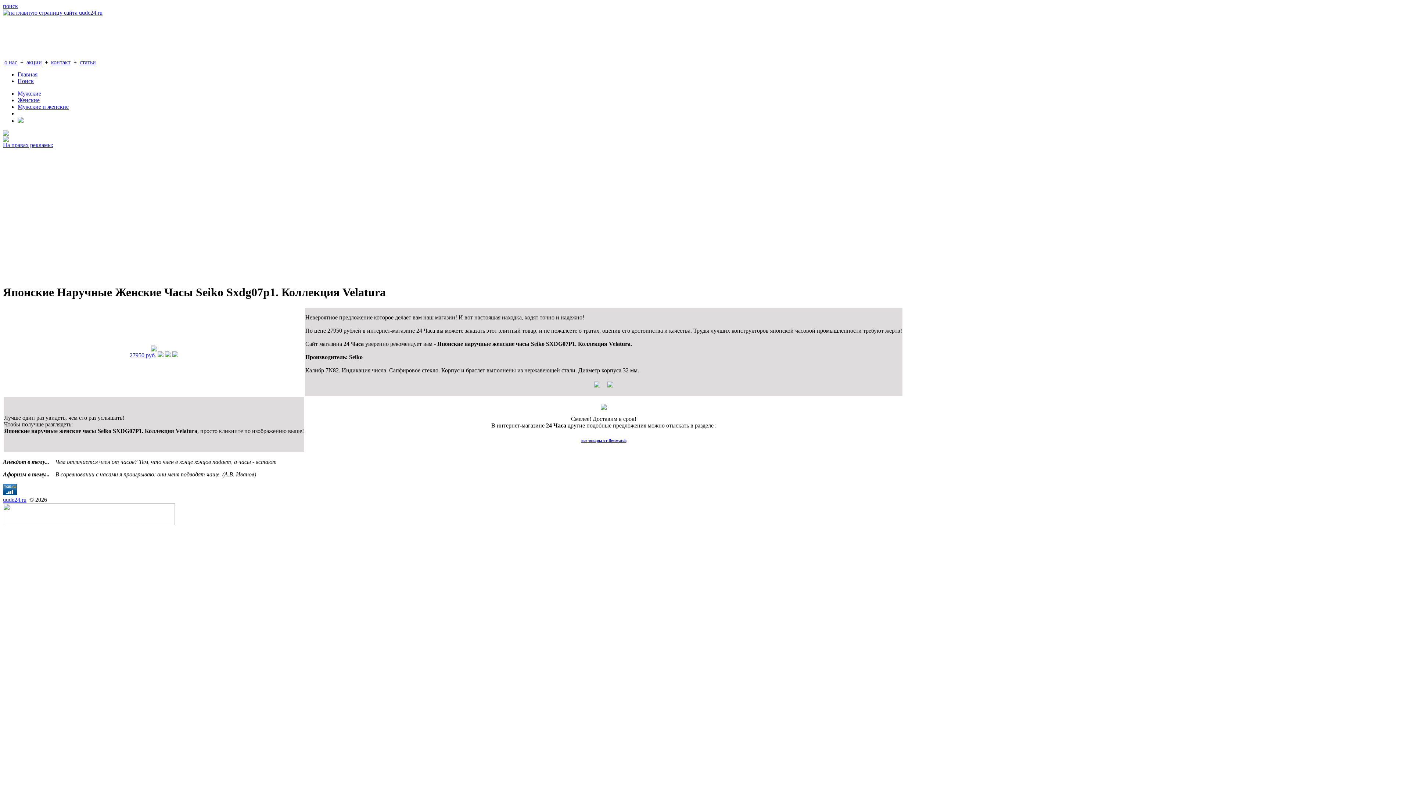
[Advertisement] (223, 213)
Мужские (29, 93)
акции (34, 62)
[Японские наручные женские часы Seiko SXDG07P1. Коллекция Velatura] (154, 349)
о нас (10, 62)
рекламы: (41, 145)
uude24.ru (14, 500)
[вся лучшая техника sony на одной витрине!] (6, 134)
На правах (16, 145)
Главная (27, 74)
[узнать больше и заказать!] (161, 355)
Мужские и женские (43, 107)
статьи (88, 62)
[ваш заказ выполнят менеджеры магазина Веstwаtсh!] (604, 408)
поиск (10, 6)
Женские (29, 100)
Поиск (26, 81)
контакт (61, 62)
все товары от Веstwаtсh (603, 440)
